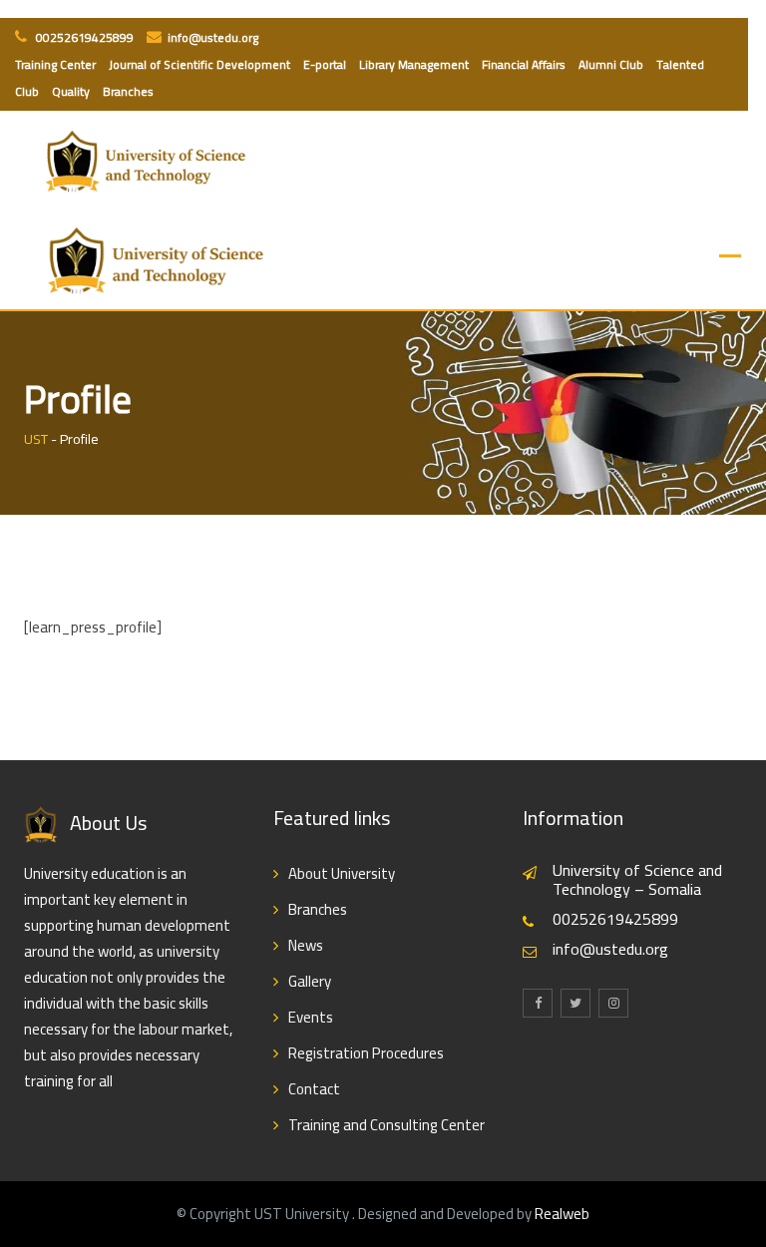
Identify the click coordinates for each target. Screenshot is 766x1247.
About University (341, 873)
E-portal (324, 64)
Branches (128, 91)
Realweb (562, 1213)
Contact (314, 1088)
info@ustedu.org (213, 37)
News (305, 945)
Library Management (414, 64)
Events (310, 1017)
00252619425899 (83, 37)
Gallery (309, 981)
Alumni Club (610, 64)
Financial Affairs (524, 64)
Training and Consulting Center (386, 1124)
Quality (71, 91)
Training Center (55, 64)
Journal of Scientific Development (199, 64)
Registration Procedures (366, 1053)
